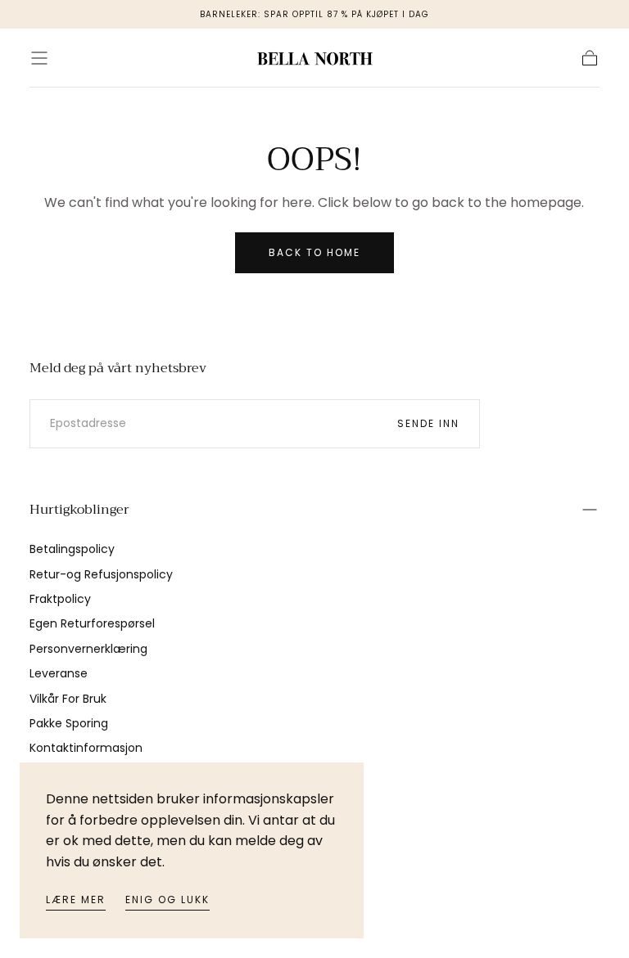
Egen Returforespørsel (92, 623)
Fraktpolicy (60, 599)
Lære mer (76, 899)
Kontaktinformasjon (86, 748)
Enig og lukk (167, 899)
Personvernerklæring (88, 649)
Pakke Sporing (68, 723)
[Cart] (590, 58)
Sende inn (428, 423)
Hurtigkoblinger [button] (79, 509)
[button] (39, 58)
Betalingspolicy (72, 549)
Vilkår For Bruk (67, 698)
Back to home (314, 252)
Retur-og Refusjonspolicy (101, 574)
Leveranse (58, 673)
